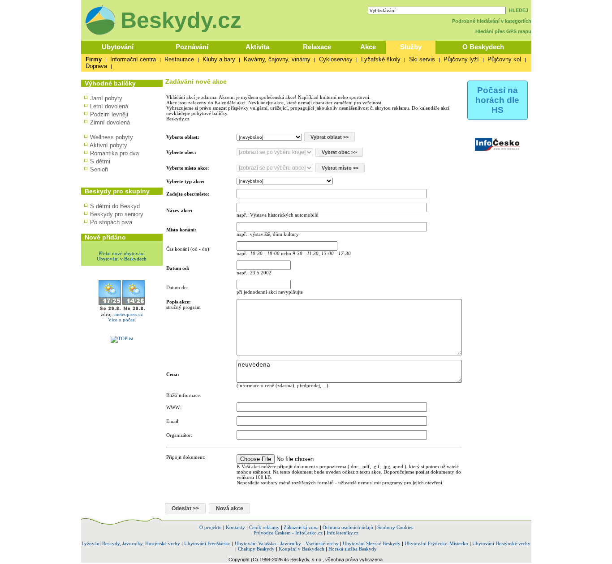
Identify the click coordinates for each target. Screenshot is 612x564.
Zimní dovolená (110, 122)
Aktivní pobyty (108, 145)
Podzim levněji (109, 114)
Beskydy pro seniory (116, 214)
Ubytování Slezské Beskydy (372, 543)
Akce (368, 47)
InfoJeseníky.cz (342, 532)
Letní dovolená (109, 106)
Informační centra (133, 59)
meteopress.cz (128, 314)
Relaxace (317, 47)
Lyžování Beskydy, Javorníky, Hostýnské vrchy (131, 543)
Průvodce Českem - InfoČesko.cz (288, 532)
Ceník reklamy (264, 527)
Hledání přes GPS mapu (503, 31)
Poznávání (192, 47)
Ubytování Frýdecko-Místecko (436, 543)
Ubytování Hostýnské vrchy (501, 543)
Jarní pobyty (106, 98)
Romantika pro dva (114, 153)
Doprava (96, 66)
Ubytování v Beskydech (122, 258)
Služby (411, 47)
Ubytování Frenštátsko (207, 543)
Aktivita (257, 47)
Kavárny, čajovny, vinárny (277, 59)
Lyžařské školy (381, 59)
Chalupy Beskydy (256, 548)
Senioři (99, 169)
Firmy (94, 59)
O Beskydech (483, 47)
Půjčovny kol (504, 59)
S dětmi (100, 161)
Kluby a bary (219, 59)
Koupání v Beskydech (301, 548)
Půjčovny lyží (461, 59)
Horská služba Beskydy (352, 548)
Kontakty (235, 527)
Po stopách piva (111, 222)
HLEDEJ (518, 10)
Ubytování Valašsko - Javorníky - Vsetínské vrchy (287, 543)
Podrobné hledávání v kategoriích (491, 21)
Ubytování (118, 47)
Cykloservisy (336, 59)
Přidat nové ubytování (122, 253)
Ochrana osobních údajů (348, 527)
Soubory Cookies (395, 527)
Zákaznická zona (301, 527)
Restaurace (179, 59)
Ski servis (422, 59)
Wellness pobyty (111, 137)
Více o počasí (122, 319)
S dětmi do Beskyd (115, 206)
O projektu (210, 527)
